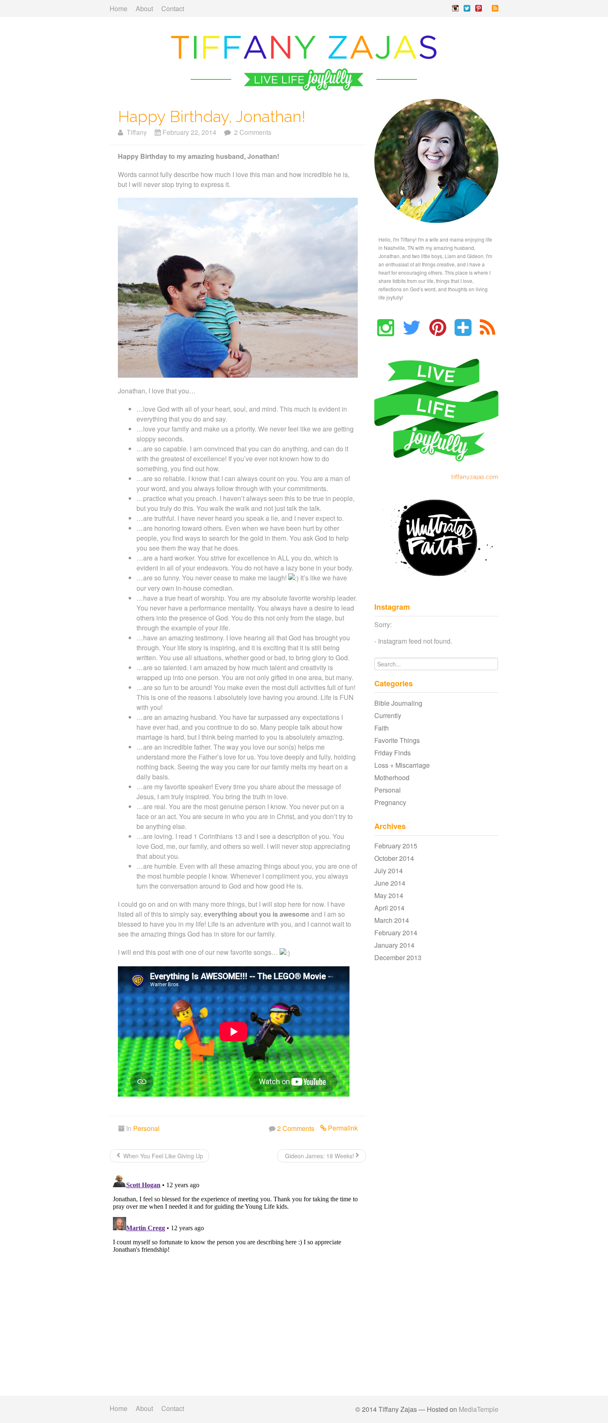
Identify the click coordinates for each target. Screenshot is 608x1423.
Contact (172, 8)
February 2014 (395, 932)
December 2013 (397, 957)
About (144, 8)
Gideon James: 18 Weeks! (318, 1156)
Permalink (342, 1128)
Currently (387, 715)
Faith (381, 728)
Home (118, 8)
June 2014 (389, 883)
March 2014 (391, 920)
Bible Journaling (398, 703)
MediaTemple (478, 1409)
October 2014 (394, 858)
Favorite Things (397, 740)
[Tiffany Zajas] (304, 62)
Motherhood (391, 777)
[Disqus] (238, 1274)
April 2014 (389, 908)
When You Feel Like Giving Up (162, 1156)
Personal (146, 1128)
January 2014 (394, 945)
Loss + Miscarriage (402, 765)
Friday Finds (392, 752)
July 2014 (388, 870)
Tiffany (135, 132)
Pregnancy (390, 802)
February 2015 (395, 845)
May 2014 (388, 895)
